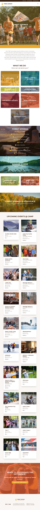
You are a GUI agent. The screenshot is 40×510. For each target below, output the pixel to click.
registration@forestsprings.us (19, 504)
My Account (24, 0)
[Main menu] (38, 4)
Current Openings (29, 0)
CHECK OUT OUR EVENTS (20, 482)
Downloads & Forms (35, 0)
